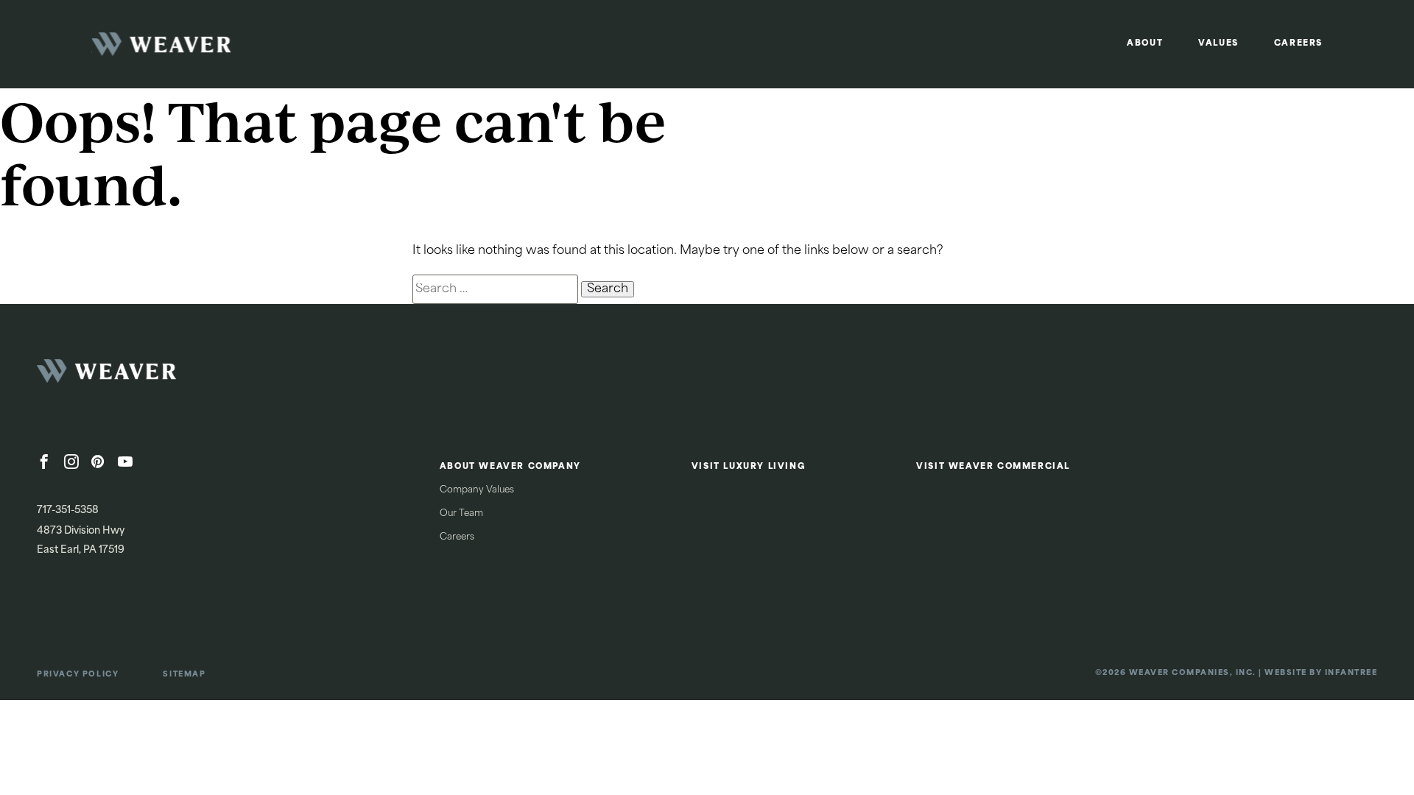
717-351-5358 (68, 510)
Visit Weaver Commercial (993, 467)
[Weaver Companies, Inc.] (147, 375)
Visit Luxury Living (749, 467)
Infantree (1351, 673)
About (1145, 44)
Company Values (477, 490)
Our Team (461, 513)
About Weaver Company (510, 467)
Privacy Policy (78, 675)
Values (1218, 44)
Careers (1298, 44)
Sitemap (184, 675)
